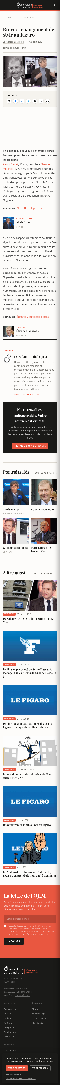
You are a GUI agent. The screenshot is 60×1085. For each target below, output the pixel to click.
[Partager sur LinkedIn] (21, 101)
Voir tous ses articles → (28, 394)
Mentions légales (40, 1013)
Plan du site (37, 1022)
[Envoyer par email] (34, 101)
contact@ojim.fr (22, 995)
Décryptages (27, 17)
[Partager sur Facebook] (15, 101)
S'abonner (13, 941)
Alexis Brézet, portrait (30, 208)
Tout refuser (40, 1068)
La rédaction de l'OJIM (13, 41)
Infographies (10, 1027)
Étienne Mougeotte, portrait (33, 317)
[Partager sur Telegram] (28, 101)
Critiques (8, 1018)
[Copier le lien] (41, 101)
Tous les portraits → (45, 473)
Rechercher (9, 1036)
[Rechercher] (55, 5)
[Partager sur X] (9, 101)
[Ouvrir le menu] (5, 5)
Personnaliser (13, 1074)
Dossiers (8, 1013)
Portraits (8, 1022)
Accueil (8, 17)
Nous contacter (39, 1018)
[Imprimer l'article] (47, 101)
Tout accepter (16, 1068)
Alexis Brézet (10, 164)
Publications (10, 1032)
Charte (35, 1009)
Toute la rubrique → (45, 573)
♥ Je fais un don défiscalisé (30, 446)
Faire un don (10, 1049)
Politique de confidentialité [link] (21, 1078)
